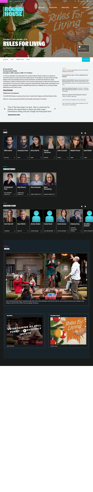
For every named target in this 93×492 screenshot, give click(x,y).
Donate (10, 1)
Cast (12, 59)
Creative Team (20, 59)
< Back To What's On (7, 53)
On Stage (41, 7)
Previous (4, 109)
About (75, 7)
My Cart (90, 1)
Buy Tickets (4, 1)
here (69, 81)
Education (53, 7)
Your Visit (86, 7)
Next (55, 109)
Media (28, 59)
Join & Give (65, 7)
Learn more (73, 96)
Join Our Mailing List (19, 1)
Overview (5, 59)
